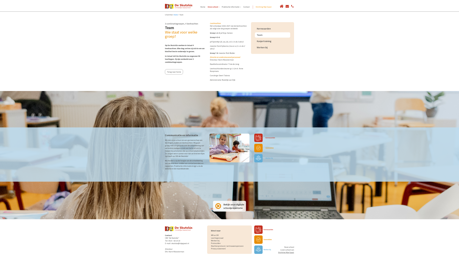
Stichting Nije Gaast (264, 7)
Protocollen (216, 243)
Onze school (213, 7)
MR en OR (215, 235)
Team (259, 34)
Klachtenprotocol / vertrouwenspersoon (227, 246)
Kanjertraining (264, 41)
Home (202, 7)
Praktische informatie (230, 7)
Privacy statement (218, 248)
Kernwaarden (264, 28)
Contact (246, 7)
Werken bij (262, 47)
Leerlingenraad (217, 238)
